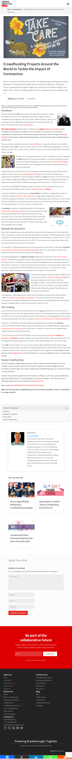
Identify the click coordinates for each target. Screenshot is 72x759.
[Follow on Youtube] (17, 728)
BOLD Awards (40, 686)
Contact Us (7, 689)
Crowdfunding (16, 9)
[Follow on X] (9, 728)
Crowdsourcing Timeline (11, 700)
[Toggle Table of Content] (66, 408)
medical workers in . (41, 189)
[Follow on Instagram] (21, 728)
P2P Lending (7, 417)
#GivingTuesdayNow (9, 129)
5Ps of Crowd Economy (11, 708)
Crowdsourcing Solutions (44, 680)
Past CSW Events (41, 683)
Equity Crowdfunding (9, 419)
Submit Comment (18, 613)
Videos (6, 694)
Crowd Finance (40, 700)
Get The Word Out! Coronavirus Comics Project (27, 385)
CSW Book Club (8, 703)
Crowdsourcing (40, 697)
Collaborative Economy (43, 703)
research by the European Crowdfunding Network (52, 319)
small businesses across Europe (12, 328)
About (5, 677)
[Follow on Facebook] (5, 728)
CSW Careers (40, 689)
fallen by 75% (38, 381)
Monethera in (9, 338)
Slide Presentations (10, 714)
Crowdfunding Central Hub (12, 705)
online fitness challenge (60, 162)
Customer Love (8, 686)
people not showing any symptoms (22, 298)
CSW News (39, 705)
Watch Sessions (8, 711)
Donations (6, 411)
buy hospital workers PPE (29, 174)
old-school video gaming (56, 277)
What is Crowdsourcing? (11, 697)
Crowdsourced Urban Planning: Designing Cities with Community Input (21, 538)
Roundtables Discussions (44, 677)
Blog (37, 694)
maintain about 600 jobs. (26, 196)
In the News (7, 680)
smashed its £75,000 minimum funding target (19, 250)
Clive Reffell (20, 99)
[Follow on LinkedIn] (13, 728)
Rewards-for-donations (10, 414)
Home (9, 9)
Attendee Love (8, 683)
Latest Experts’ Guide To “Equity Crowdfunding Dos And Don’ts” (49, 504)
